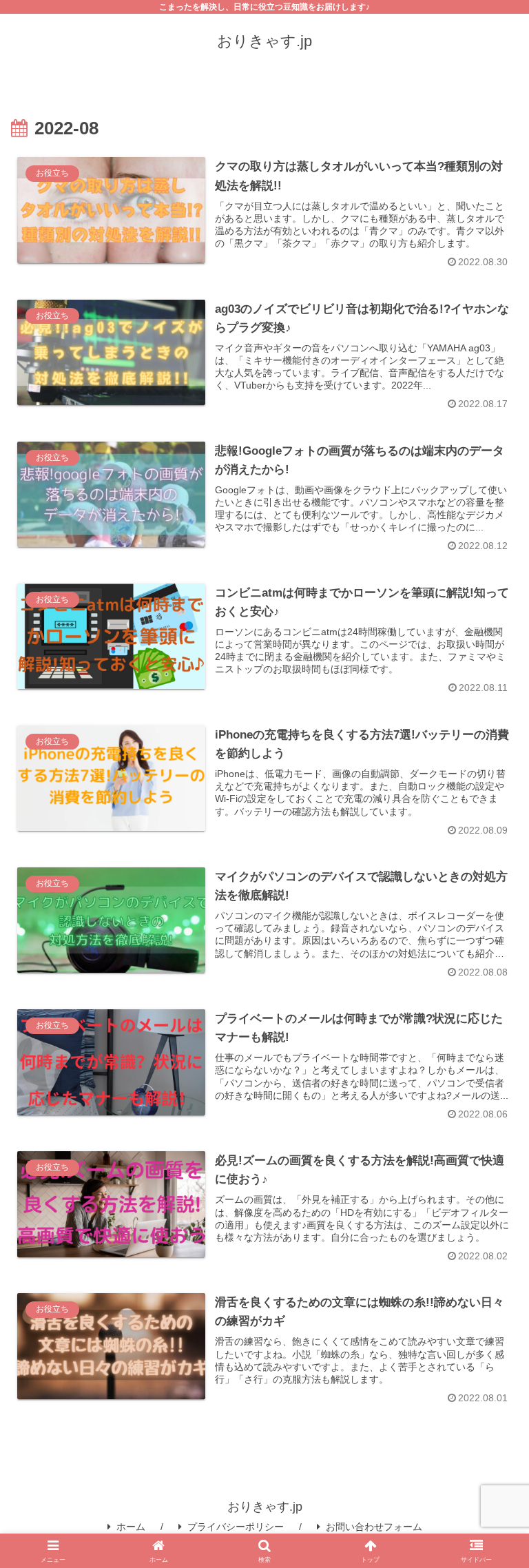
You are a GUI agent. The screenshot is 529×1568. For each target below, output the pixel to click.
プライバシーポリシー (235, 1526)
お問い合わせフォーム (374, 1526)
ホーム (130, 1526)
